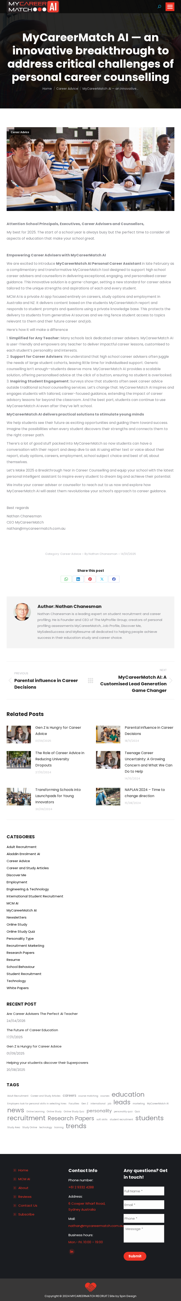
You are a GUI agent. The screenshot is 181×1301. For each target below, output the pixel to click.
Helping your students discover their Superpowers (47, 1062)
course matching (88, 1096)
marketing (139, 1103)
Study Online (29, 1127)
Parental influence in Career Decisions (149, 730)
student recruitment (121, 1119)
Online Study (17, 924)
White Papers (18, 988)
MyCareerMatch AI (22, 910)
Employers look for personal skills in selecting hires (36, 1103)
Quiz (137, 1111)
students (149, 1118)
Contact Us (27, 1205)
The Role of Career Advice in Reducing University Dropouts (59, 759)
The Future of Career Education (32, 1030)
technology (45, 1127)
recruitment (26, 1118)
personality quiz (123, 1111)
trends (76, 1126)
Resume (13, 959)
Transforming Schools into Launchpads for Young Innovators (58, 796)
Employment (17, 882)
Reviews (25, 1196)
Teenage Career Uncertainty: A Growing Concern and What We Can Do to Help (148, 762)
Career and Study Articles (28, 868)
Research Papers (20, 952)
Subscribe (26, 1214)
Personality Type (20, 938)
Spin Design (128, 1296)
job (109, 1103)
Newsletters (16, 917)
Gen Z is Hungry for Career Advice (58, 730)
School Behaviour (21, 966)
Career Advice (20, 132)
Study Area (13, 1127)
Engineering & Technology (28, 889)
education (128, 1094)
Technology (16, 981)
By (101, 554)
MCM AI (12, 903)
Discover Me (16, 875)
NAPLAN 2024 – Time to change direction (145, 792)
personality (99, 1111)
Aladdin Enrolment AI (23, 854)
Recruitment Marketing (25, 945)
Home (23, 1170)
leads (121, 1102)
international (98, 1103)
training (59, 1127)
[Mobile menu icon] (170, 6)
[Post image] (19, 734)
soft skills (101, 1119)
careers (69, 1095)
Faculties (74, 1103)
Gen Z (84, 1103)
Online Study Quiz (21, 931)
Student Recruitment (24, 973)
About (23, 1187)
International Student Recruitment (35, 896)
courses (104, 1096)
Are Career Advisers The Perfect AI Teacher (42, 1013)
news (15, 1110)
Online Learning (35, 1111)
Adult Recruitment (22, 846)
